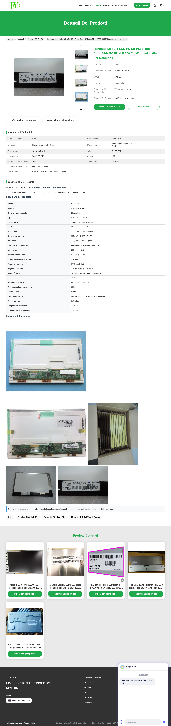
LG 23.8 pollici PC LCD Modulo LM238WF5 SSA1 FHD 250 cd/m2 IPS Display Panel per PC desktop (106, 586)
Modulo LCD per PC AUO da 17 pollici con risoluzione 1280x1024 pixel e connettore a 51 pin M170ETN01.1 (24, 586)
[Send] (165, 722)
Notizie (106, 5)
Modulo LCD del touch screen (86, 517)
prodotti (97, 5)
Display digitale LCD (27, 517)
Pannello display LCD (54, 517)
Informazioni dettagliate (23, 120)
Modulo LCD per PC (35, 39)
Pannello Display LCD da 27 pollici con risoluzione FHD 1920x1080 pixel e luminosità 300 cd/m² (65, 586)
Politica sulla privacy (14, 723)
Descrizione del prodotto (60, 120)
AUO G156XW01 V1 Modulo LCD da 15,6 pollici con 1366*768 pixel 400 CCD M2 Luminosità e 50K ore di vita (25, 646)
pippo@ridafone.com (21, 700)
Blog (86, 692)
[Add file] (121, 722)
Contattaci (125, 5)
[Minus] (164, 666)
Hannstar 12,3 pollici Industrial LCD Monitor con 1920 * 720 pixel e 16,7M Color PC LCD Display (146, 586)
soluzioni (115, 5)
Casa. (80, 5)
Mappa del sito (29, 723)
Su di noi (88, 5)
